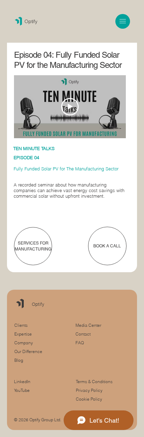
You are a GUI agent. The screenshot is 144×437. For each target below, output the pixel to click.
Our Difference (28, 351)
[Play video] (70, 106)
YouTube (22, 390)
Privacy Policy (89, 390)
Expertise (23, 334)
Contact (83, 334)
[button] (123, 21)
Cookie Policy (89, 399)
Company (23, 342)
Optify (30, 21)
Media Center (88, 325)
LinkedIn (22, 381)
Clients (21, 325)
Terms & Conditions (95, 381)
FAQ (79, 342)
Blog (18, 360)
